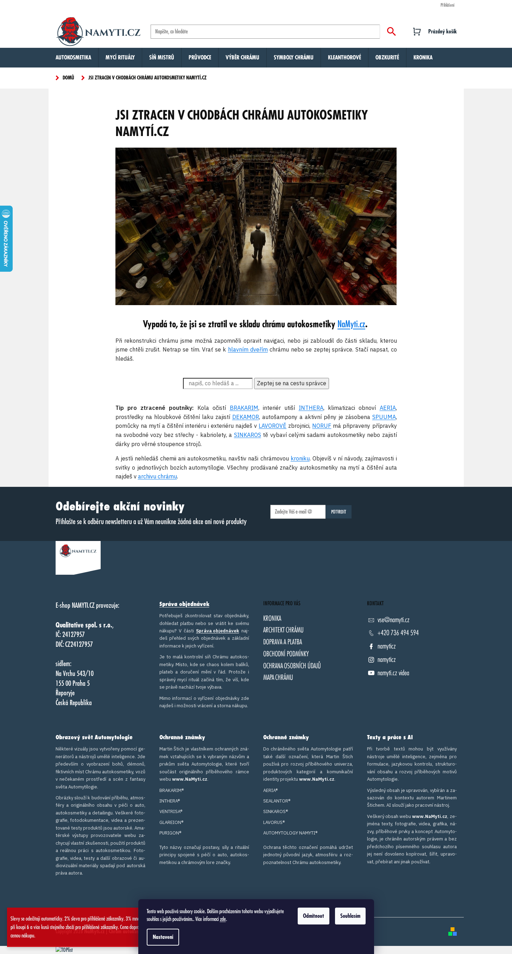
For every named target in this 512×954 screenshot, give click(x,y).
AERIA (388, 407)
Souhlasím (350, 916)
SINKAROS (247, 434)
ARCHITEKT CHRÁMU (283, 630)
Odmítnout (313, 916)
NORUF (321, 425)
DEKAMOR (245, 416)
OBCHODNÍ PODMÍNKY (286, 654)
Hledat (391, 31)
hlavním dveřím (248, 349)
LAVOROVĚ (272, 425)
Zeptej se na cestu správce (291, 383)
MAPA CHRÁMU (278, 677)
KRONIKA (272, 618)
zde (223, 919)
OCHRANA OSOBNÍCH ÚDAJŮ (292, 666)
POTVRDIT (338, 511)
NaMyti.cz (351, 324)
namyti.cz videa (393, 673)
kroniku (300, 458)
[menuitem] (73, 57)
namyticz (387, 646)
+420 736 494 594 (398, 633)
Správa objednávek (184, 604)
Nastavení (163, 937)
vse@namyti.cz (394, 620)
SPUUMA (384, 416)
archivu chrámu (157, 476)
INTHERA (311, 407)
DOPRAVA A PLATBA (282, 642)
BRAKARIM (244, 407)
